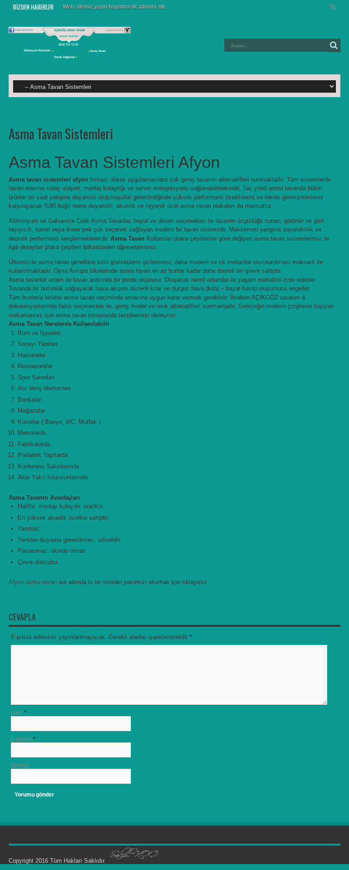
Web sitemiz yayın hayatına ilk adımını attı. (114, 7)
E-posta (21, 739)
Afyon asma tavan (33, 582)
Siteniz (20, 765)
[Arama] (333, 45)
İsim (16, 712)
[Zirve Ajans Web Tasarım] (134, 860)
